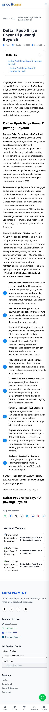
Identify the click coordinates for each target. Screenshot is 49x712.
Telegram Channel (12, 637)
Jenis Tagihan (7, 661)
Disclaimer (6, 692)
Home (5, 18)
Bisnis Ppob (9, 233)
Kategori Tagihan (9, 651)
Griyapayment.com (12, 82)
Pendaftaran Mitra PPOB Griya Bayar (20, 489)
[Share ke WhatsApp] (5, 516)
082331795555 (11, 628)
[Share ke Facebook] (11, 516)
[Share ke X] (16, 516)
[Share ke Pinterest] (38, 516)
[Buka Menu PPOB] (45, 4)
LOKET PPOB (9, 205)
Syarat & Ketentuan (10, 688)
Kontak (5, 680)
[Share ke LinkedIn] (33, 516)
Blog (13, 18)
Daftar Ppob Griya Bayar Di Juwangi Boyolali (25, 62)
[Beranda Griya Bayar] (11, 4)
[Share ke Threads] (22, 516)
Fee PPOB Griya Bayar (29, 354)
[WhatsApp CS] (42, 697)
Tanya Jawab (7, 684)
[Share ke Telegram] (27, 516)
